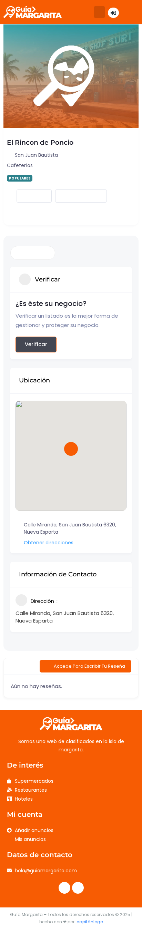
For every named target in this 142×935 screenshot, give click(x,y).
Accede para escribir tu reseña (89, 666)
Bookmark (28, 196)
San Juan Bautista (36, 155)
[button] (99, 12)
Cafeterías (20, 165)
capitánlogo (90, 922)
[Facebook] (64, 888)
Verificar (36, 344)
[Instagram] (78, 888)
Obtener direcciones (48, 542)
